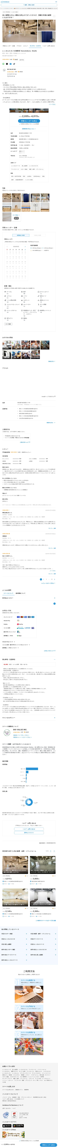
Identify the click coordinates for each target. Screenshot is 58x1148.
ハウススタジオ (47, 1071)
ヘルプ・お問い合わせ (49, 46)
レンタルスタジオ (33, 165)
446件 (16, 59)
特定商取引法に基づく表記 (39, 1097)
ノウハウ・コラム (6, 1097)
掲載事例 (26, 1089)
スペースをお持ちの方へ (8, 1089)
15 (25, 252)
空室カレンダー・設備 (9, 46)
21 (22, 257)
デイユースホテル (36, 1073)
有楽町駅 (26, 418)
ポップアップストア (7, 1078)
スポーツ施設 (24, 169)
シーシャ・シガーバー (7, 1080)
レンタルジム (15, 1073)
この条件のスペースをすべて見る (45, 920)
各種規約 (14, 1097)
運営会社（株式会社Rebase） (9, 1100)
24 (10, 261)
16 (7, 257)
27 (19, 261)
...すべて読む (52, 104)
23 (7, 261)
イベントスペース (46, 1073)
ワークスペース (15, 169)
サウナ (41, 1080)
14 (22, 252)
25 (13, 261)
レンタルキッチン (6, 1073)
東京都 (6, 8)
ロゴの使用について (19, 1099)
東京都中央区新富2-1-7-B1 (9, 55)
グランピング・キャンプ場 (31, 1080)
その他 (4, 1082)
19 (16, 257)
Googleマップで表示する (48, 396)
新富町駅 (31, 408)
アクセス (19, 46)
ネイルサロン (16, 1075)
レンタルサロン (6, 1071)
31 (10, 266)
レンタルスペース (15, 165)
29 (25, 261)
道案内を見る (50, 422)
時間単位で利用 (21, 235)
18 (13, 257)
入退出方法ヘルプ (24, 442)
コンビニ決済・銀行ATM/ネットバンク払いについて (15, 644)
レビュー (25, 46)
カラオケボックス (14, 1076)
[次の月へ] (25, 247)
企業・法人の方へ (6, 1108)
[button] (29, 423)
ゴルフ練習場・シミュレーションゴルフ (29, 1076)
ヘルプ (13, 1108)
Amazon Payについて (7, 641)
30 (7, 266)
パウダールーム (34, 1075)
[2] (54, 579)
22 (25, 257)
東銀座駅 (31, 416)
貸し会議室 (24, 165)
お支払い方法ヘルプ (49, 650)
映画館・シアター (25, 1075)
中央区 (11, 8)
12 (16, 252)
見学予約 (22, 60)
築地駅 (30, 411)
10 (10, 252)
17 (10, 257)
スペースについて (8, 593)
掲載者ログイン (19, 1089)
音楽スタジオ (38, 1071)
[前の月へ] (7, 247)
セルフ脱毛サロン (48, 1080)
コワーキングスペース (25, 1073)
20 (19, 257)
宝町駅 (26, 413)
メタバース (31, 1078)
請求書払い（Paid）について (9, 647)
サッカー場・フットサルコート (42, 1078)
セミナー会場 (22, 1071)
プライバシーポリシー (26, 1097)
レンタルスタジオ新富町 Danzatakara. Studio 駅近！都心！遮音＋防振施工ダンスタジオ (38, 8)
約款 (19, 1097)
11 (13, 252)
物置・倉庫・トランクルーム (36, 169)
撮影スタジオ (14, 1071)
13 (19, 252)
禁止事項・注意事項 (35, 46)
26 (16, 261)
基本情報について (20, 593)
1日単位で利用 (37, 235)
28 (22, 261)
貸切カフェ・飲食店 (7, 1075)
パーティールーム (41, 1069)
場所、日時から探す (30, 4)
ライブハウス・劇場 (19, 1080)
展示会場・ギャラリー (45, 1075)
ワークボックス (30, 1071)
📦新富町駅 (16, 8)
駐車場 (42, 1076)
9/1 (13, 266)
